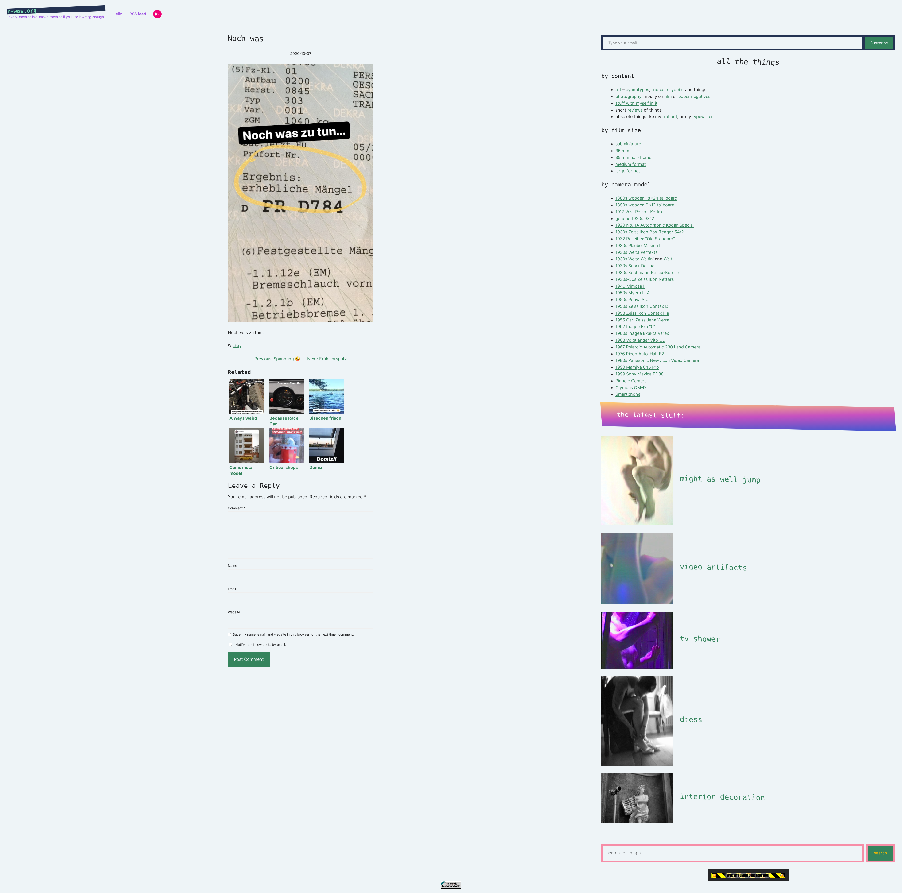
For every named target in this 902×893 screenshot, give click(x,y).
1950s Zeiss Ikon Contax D (641, 306)
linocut (658, 89)
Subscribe (879, 42)
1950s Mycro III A (632, 292)
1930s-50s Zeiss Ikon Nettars (644, 279)
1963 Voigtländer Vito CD (640, 340)
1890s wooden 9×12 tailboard (644, 204)
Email (232, 589)
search (880, 852)
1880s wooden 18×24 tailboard (646, 198)
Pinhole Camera (631, 380)
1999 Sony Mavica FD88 (639, 373)
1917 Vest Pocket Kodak (639, 211)
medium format (630, 164)
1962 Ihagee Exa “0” (635, 326)
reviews (635, 110)
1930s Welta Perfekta (636, 252)
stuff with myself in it (636, 103)
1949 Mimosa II (630, 286)
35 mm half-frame (633, 157)
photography (628, 96)
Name (232, 566)
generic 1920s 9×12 (634, 218)
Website (234, 612)
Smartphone (627, 394)
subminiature (628, 143)
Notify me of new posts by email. (260, 644)
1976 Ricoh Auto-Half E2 (639, 353)
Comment (236, 508)
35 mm (622, 150)
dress (691, 719)
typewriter (702, 116)
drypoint (675, 89)
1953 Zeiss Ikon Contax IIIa (642, 313)
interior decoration (722, 797)
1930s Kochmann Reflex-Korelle (647, 272)
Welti (668, 258)
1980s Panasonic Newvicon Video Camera (657, 360)
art (618, 89)
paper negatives (694, 96)
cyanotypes (637, 89)
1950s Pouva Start (633, 299)
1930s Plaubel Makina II (638, 245)
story (237, 346)
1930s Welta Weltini (634, 258)
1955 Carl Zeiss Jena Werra (642, 319)
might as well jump (720, 479)
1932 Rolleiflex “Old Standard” (645, 238)
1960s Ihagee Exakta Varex (642, 333)
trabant (669, 116)
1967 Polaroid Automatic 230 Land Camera (657, 346)
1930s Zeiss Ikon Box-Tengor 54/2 (649, 231)
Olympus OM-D (630, 387)
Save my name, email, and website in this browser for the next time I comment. (293, 634)
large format (627, 170)
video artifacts (713, 567)
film (668, 96)
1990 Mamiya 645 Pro (637, 367)
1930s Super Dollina (634, 265)
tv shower (700, 638)
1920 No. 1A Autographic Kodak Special (654, 225)
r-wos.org (22, 11)
